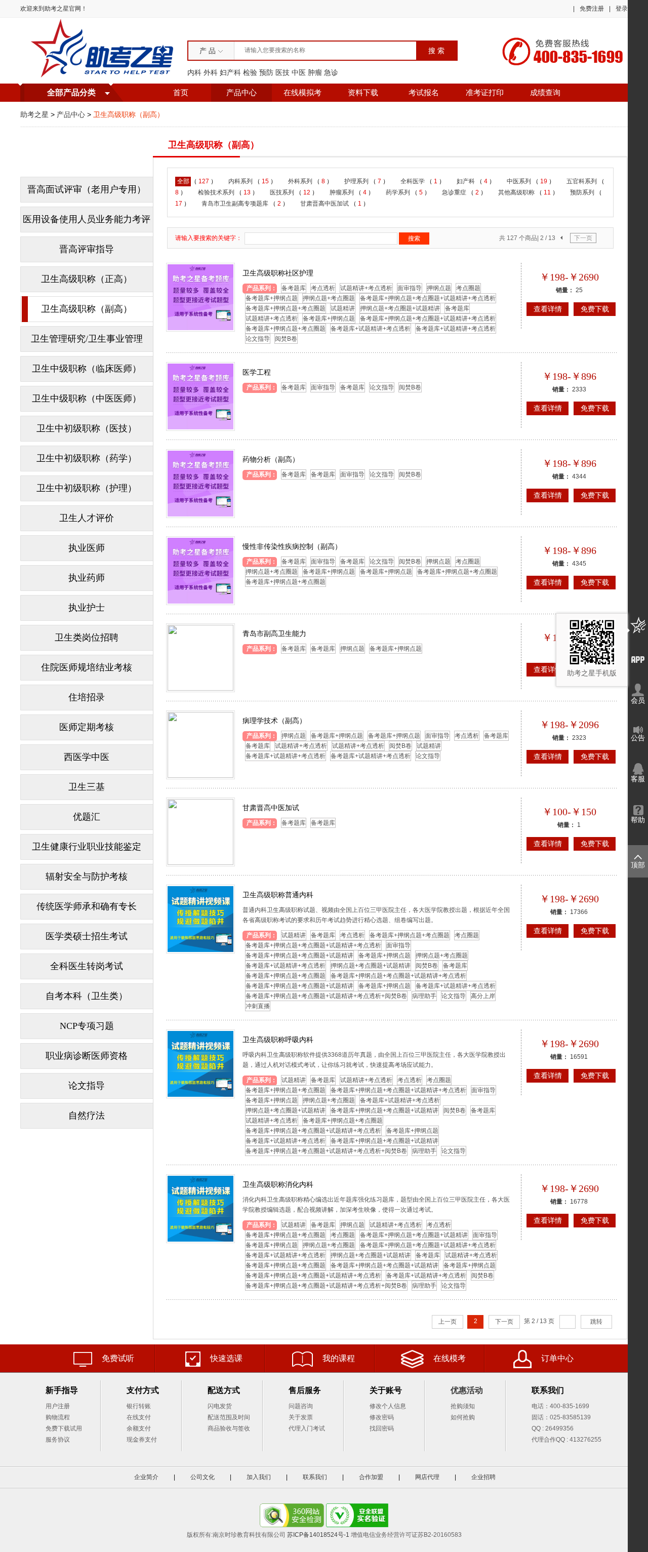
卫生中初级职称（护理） (86, 488)
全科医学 (413, 181)
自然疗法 (86, 1115)
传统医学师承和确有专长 (86, 906)
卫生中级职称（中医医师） (86, 398)
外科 (211, 72)
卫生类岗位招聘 (86, 637)
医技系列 (283, 192)
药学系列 (399, 192)
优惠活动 (467, 1390)
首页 (180, 93)
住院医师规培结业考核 (86, 667)
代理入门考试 (307, 1428)
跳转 (596, 1321)
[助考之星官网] (103, 50)
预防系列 (583, 192)
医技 (282, 72)
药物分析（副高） (270, 459)
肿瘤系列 (342, 192)
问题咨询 (301, 1406)
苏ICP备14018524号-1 (318, 1534)
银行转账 (139, 1406)
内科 (194, 72)
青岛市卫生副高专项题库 (235, 203)
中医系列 (520, 181)
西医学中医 (86, 757)
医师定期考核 (86, 727)
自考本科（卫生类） (87, 996)
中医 (299, 72)
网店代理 (427, 1477)
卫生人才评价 (86, 518)
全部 (183, 181)
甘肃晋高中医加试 (325, 203)
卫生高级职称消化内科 (277, 1184)
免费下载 (595, 309)
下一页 (583, 238)
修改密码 (382, 1417)
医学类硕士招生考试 (87, 936)
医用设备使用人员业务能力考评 (86, 219)
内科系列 (241, 181)
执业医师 (86, 548)
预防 (266, 72)
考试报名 (424, 93)
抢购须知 (463, 1406)
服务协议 (58, 1439)
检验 (250, 72)
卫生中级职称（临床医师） (86, 369)
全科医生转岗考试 (86, 966)
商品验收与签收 (229, 1428)
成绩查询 (545, 93)
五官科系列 (582, 181)
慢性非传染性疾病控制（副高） (292, 546)
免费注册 (592, 8)
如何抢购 (463, 1417)
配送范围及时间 (229, 1417)
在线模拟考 (302, 93)
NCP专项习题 (87, 1026)
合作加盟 (371, 1477)
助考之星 (34, 114)
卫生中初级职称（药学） (86, 458)
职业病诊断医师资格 (87, 1056)
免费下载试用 (64, 1428)
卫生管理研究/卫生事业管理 (87, 339)
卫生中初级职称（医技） (86, 428)
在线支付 (139, 1417)
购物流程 (58, 1417)
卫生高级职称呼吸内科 (277, 1040)
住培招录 (86, 697)
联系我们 (315, 1477)
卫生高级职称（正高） (86, 279)
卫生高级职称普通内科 (277, 895)
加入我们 (259, 1477)
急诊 (331, 72)
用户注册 (58, 1406)
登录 (622, 8)
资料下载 (363, 93)
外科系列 (301, 181)
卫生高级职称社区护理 (277, 273)
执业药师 (86, 578)
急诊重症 (455, 192)
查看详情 (548, 309)
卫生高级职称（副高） (86, 309)
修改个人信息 (388, 1406)
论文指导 (86, 1086)
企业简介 (146, 1477)
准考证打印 (485, 93)
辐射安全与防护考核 (87, 876)
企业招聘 (483, 1477)
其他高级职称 (517, 192)
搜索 (414, 238)
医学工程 (256, 372)
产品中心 (241, 93)
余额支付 (139, 1428)
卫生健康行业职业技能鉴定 (86, 847)
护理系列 (357, 181)
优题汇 (86, 817)
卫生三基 (86, 787)
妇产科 (230, 72)
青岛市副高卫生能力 (274, 633)
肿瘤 (315, 72)
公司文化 (202, 1477)
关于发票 (301, 1417)
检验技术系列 (217, 192)
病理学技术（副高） (274, 721)
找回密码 (382, 1428)
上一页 (447, 1321)
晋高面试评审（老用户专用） (86, 189)
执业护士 (86, 608)
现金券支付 (142, 1439)
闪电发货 (220, 1406)
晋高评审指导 (86, 249)
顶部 (638, 865)
